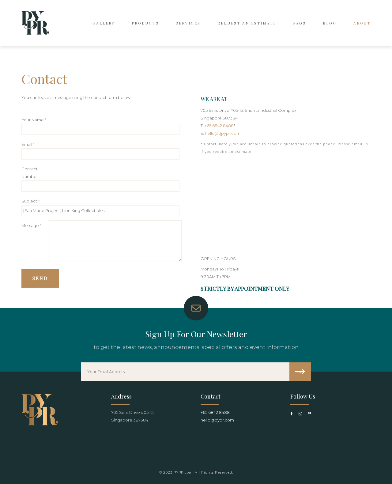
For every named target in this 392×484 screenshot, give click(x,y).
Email (28, 144)
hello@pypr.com (217, 420)
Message (31, 225)
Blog (330, 23)
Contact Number (29, 172)
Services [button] (188, 23)
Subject (30, 201)
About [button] (362, 23)
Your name (33, 119)
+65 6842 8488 (219, 125)
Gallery (103, 23)
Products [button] (145, 23)
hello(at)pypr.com (222, 133)
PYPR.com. (184, 472)
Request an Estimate (246, 23)
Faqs (299, 23)
